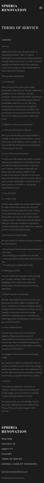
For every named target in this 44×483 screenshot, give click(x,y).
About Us (7, 449)
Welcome (7, 439)
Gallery (7, 454)
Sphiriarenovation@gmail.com (14, 471)
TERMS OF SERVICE (12, 459)
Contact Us (8, 444)
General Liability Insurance (19, 464)
